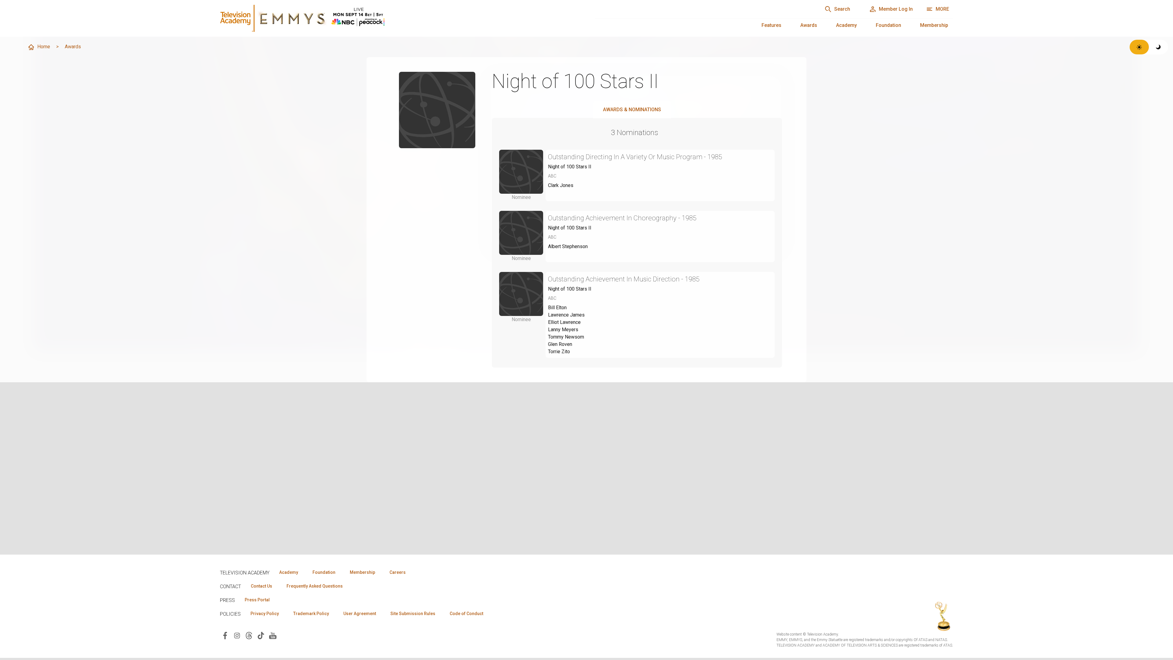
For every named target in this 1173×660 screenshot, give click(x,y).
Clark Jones (560, 185)
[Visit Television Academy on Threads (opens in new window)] (249, 635)
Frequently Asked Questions (315, 586)
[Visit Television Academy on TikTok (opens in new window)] (261, 635)
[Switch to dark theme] (1158, 47)
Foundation (888, 25)
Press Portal (257, 599)
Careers (397, 572)
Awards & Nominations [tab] (632, 109)
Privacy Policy (264, 613)
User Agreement (359, 613)
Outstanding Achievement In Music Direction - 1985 (624, 279)
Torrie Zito (559, 351)
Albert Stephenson (568, 246)
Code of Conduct (466, 613)
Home (43, 47)
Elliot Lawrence (564, 322)
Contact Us (261, 586)
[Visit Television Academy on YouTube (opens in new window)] (273, 635)
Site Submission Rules (412, 613)
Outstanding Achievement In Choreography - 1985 (622, 218)
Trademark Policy (311, 613)
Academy (846, 25)
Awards (808, 25)
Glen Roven (560, 344)
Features (771, 25)
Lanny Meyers (563, 329)
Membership (934, 25)
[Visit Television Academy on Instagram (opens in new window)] (237, 635)
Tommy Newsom (566, 337)
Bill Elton (557, 307)
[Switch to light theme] (1139, 47)
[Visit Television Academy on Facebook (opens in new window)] (225, 635)
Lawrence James (566, 315)
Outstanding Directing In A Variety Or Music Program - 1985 (635, 157)
